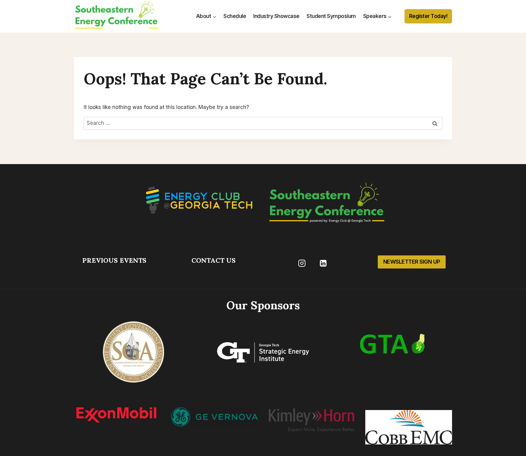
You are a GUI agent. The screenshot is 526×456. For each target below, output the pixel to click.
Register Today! (428, 16)
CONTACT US (213, 260)
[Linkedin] (323, 263)
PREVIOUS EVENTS (114, 260)
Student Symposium (331, 16)
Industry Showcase (276, 16)
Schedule (234, 16)
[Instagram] (302, 263)
